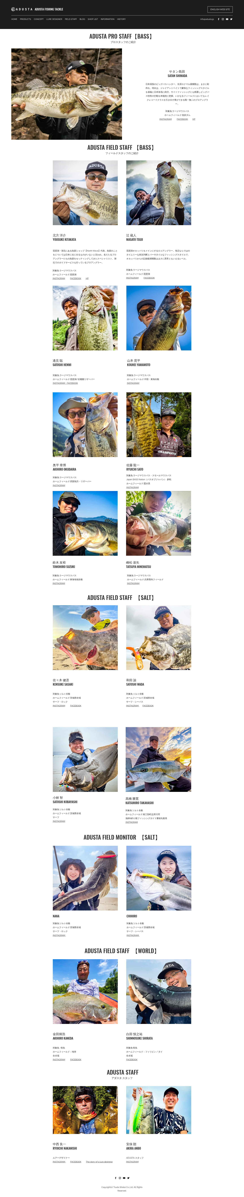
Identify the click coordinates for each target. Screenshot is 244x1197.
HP (193, 119)
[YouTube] (227, 19)
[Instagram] (222, 19)
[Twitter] (231, 19)
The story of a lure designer (99, 1162)
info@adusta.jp (207, 19)
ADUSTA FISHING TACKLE (49, 9)
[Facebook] (218, 19)
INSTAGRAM (165, 119)
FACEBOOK (182, 119)
